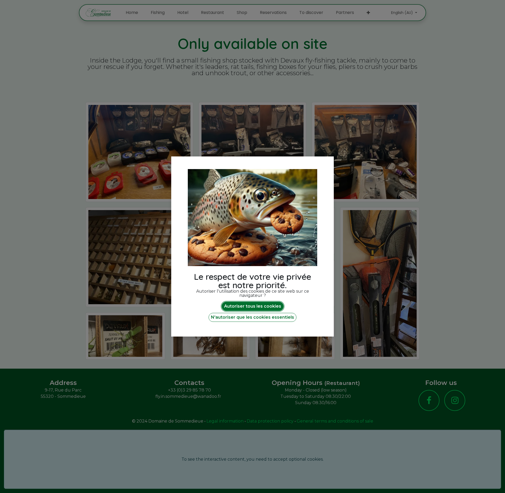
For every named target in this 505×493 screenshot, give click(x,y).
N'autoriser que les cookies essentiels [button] (252, 317)
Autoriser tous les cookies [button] (252, 306)
